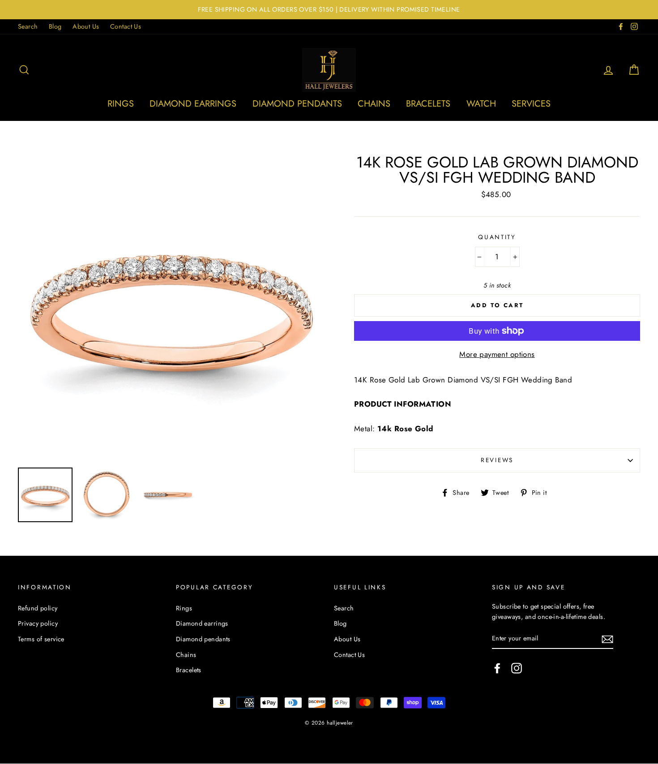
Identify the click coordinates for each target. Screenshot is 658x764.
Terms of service (41, 639)
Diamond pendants (297, 103)
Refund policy (38, 608)
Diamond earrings (193, 103)
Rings (120, 103)
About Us (86, 26)
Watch (481, 103)
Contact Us (125, 26)
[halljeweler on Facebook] (497, 668)
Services (531, 103)
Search (28, 26)
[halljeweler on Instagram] (516, 668)
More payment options (497, 354)
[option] (329, 9)
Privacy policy (38, 623)
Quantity (497, 236)
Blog (55, 26)
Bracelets (428, 103)
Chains (374, 103)
